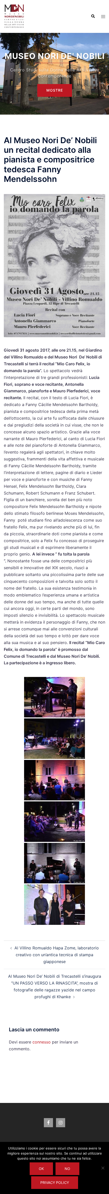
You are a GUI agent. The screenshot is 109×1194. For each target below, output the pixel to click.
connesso (41, 1041)
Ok (41, 1168)
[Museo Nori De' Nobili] (14, 15)
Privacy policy (54, 1182)
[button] (93, 16)
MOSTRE (54, 90)
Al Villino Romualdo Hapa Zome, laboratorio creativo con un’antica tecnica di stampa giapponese (56, 954)
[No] (102, 1167)
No (67, 1168)
